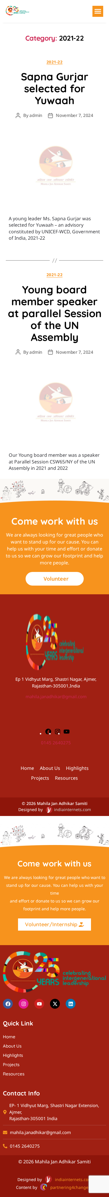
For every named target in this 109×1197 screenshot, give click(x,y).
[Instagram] (57, 731)
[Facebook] (48, 731)
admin (35, 115)
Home (27, 768)
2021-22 (55, 62)
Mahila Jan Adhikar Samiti (62, 803)
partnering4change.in (71, 1187)
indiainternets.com (72, 809)
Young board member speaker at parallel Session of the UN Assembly (54, 313)
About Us (50, 768)
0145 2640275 (56, 742)
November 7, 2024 (74, 115)
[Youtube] (39, 1004)
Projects (40, 778)
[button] (97, 11)
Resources (66, 778)
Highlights (77, 768)
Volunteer (56, 578)
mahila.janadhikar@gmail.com (56, 696)
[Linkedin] (71, 1004)
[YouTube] (66, 731)
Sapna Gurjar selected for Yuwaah (54, 88)
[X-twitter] (55, 1004)
